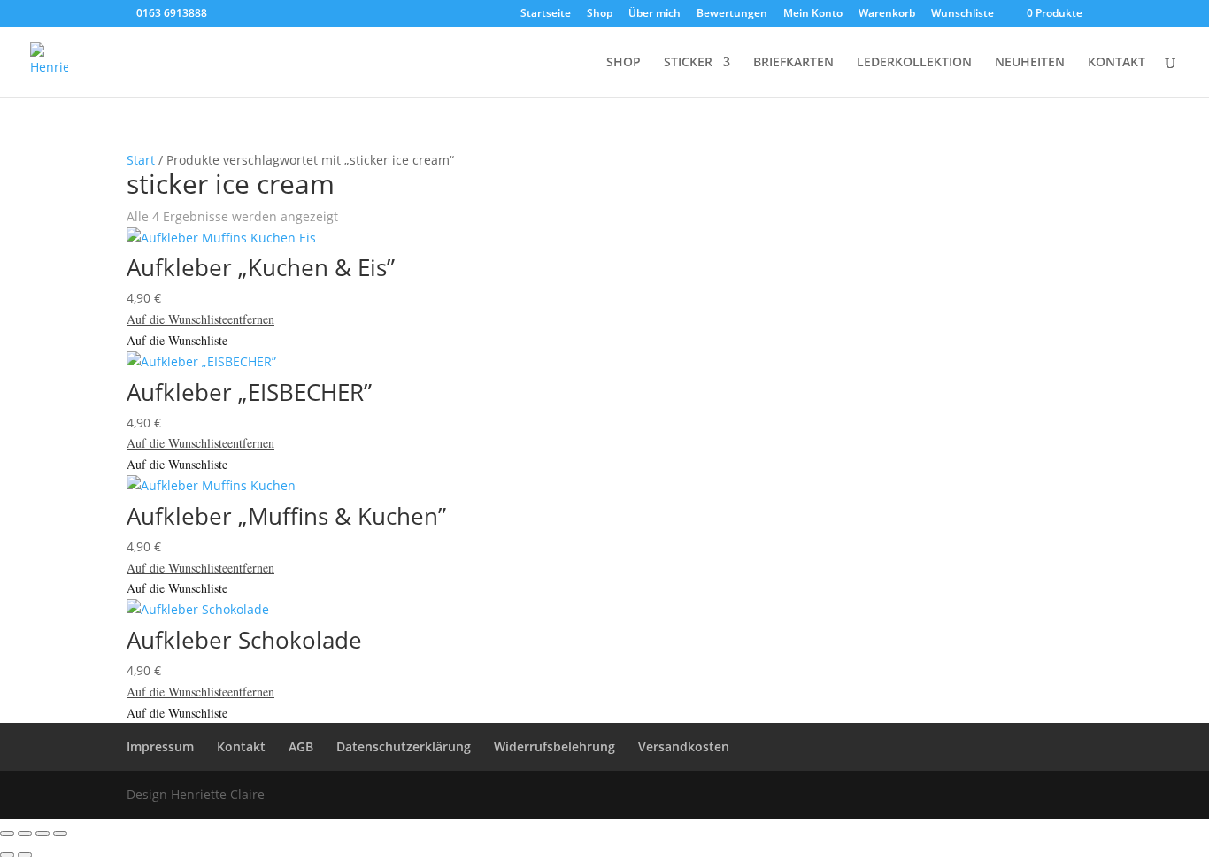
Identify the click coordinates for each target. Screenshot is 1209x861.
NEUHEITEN (1030, 63)
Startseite (545, 14)
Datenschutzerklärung (403, 746)
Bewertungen (732, 14)
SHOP (623, 63)
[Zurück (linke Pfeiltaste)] (7, 854)
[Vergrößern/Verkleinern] (7, 833)
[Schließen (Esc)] (60, 833)
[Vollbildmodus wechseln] (25, 833)
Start (141, 159)
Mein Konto (813, 14)
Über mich (654, 14)
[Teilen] (42, 833)
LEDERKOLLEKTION (914, 63)
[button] (200, 319)
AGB (301, 746)
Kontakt (241, 746)
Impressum (160, 746)
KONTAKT (1116, 63)
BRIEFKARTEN (793, 63)
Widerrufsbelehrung (554, 746)
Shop (599, 14)
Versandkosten (683, 746)
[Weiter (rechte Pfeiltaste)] (25, 854)
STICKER (688, 63)
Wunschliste (962, 14)
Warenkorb (887, 14)
